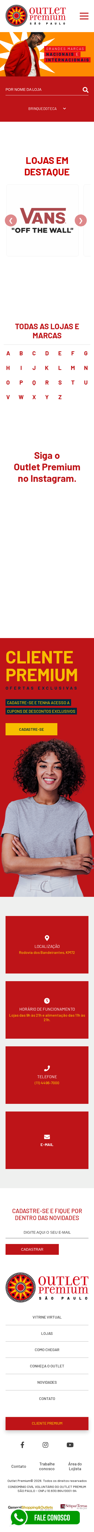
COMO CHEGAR (47, 1349)
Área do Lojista (75, 1466)
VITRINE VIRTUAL (47, 1317)
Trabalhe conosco (47, 1466)
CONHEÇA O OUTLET (47, 1366)
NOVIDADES (47, 1382)
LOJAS (47, 1333)
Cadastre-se (31, 729)
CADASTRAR (32, 1249)
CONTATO (47, 1398)
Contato (18, 1466)
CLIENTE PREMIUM (47, 1423)
